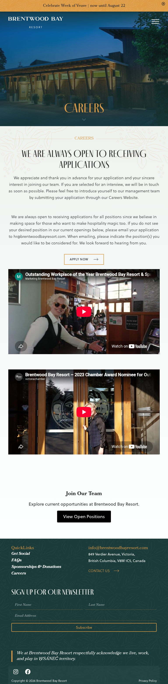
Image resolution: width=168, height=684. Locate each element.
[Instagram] (15, 671)
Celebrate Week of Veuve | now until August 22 (84, 6)
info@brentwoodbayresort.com (118, 548)
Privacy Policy (148, 681)
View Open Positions (84, 516)
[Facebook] (27, 671)
